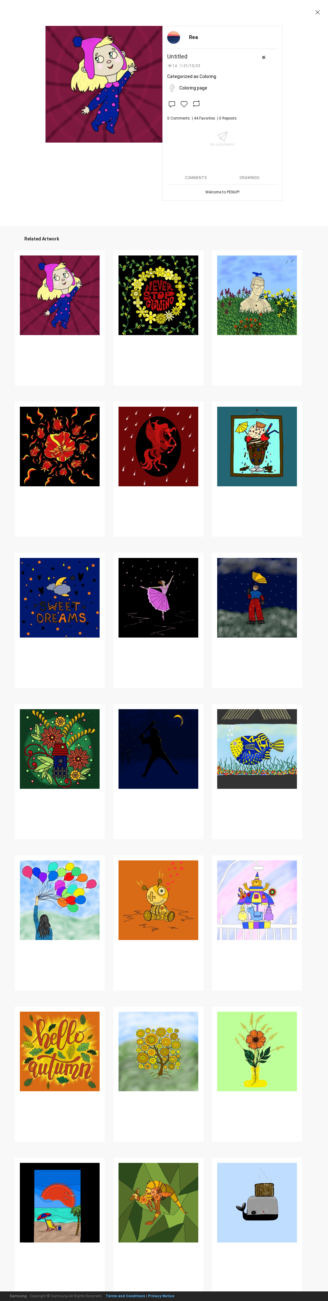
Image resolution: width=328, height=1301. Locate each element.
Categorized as (191, 76)
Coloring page (193, 87)
